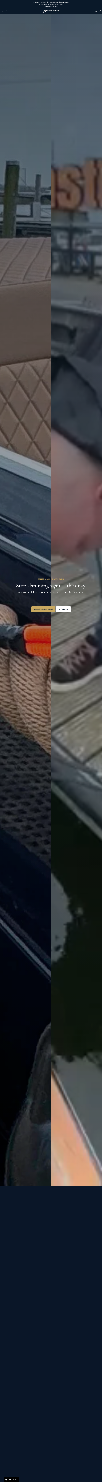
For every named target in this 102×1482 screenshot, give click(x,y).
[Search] (6, 11)
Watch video (63, 609)
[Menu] (2, 11)
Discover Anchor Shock (43, 609)
